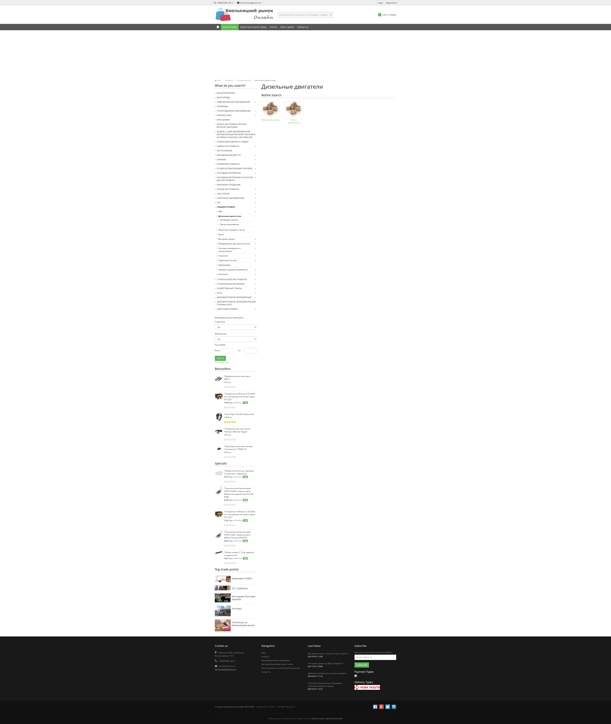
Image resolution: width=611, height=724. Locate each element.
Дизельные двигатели (229, 216)
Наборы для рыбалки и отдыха (233, 141)
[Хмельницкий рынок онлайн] (245, 21)
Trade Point (220, 321)
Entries (273, 26)
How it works (287, 26)
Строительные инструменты (232, 279)
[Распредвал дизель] (270, 109)
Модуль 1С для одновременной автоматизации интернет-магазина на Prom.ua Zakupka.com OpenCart (236, 134)
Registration (391, 2)
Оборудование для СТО (229, 155)
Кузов (221, 234)
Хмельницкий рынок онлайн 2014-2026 (235, 706)
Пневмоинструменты (228, 164)
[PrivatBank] (356, 677)
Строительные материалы (230, 284)
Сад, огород (223, 193)
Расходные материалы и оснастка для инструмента (235, 179)
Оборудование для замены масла (234, 243)
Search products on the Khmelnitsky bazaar (280, 668)
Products (265, 656)
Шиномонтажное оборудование (234, 297)
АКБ (220, 211)
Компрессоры (224, 115)
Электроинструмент (227, 309)
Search (220, 358)
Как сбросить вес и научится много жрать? (328, 655)
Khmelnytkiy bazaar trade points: (229, 317)
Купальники (223, 119)
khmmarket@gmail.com (250, 2)
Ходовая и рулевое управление (233, 269)
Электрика (223, 274)
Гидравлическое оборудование (233, 102)
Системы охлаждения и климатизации (229, 249)
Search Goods (229, 26)
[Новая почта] (367, 688)
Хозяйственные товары (229, 288)
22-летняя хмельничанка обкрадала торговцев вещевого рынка (325, 686)
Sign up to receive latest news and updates (373, 652)
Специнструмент (226, 207)
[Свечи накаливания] (294, 109)
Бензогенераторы (226, 93)
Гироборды (222, 106)
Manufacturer (221, 333)
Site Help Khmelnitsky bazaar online (277, 664)
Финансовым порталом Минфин (327, 718)
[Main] (218, 27)
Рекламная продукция (228, 184)
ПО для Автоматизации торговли (234, 168)
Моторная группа (226, 239)
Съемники (223, 255)
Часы (219, 292)
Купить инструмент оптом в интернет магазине (232, 125)
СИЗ (219, 202)
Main (263, 652)
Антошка (237, 608)
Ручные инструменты (228, 189)
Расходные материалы (229, 173)
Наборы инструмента (228, 146)
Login (380, 2)
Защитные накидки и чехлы (231, 229)
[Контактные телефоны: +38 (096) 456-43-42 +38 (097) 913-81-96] (223, 625)
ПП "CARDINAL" (240, 588)
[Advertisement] (305, 55)
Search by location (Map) (253, 26)
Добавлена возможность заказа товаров (327, 674)
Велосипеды (223, 97)
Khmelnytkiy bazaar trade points (275, 660)
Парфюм (221, 159)
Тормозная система (227, 260)
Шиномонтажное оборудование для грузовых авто (236, 303)
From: (216, 350)
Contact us (302, 26)
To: (239, 350)
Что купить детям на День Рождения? (325, 664)
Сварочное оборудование (230, 198)
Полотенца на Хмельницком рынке (243, 624)
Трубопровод (224, 265)
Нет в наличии (224, 150)
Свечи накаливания (229, 224)
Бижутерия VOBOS (242, 578)
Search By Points (222, 362)
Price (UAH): (220, 345)
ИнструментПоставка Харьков (243, 598)
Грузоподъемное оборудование (234, 111)
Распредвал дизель (229, 219)
